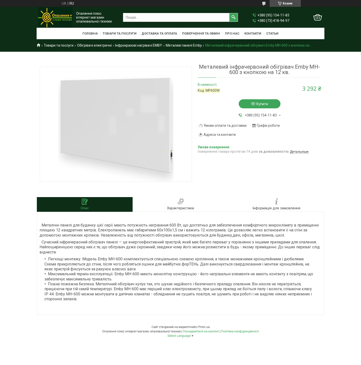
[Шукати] (233, 17)
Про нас (232, 33)
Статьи (272, 33)
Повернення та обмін (201, 33)
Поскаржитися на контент (201, 331)
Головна (90, 33)
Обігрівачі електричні (94, 45)
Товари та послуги (120, 33)
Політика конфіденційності (240, 331)
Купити (262, 104)
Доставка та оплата (159, 33)
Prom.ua (204, 327)
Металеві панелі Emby (184, 45)
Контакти (252, 33)
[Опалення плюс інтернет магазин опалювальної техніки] (55, 17)
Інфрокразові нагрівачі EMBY (138, 45)
